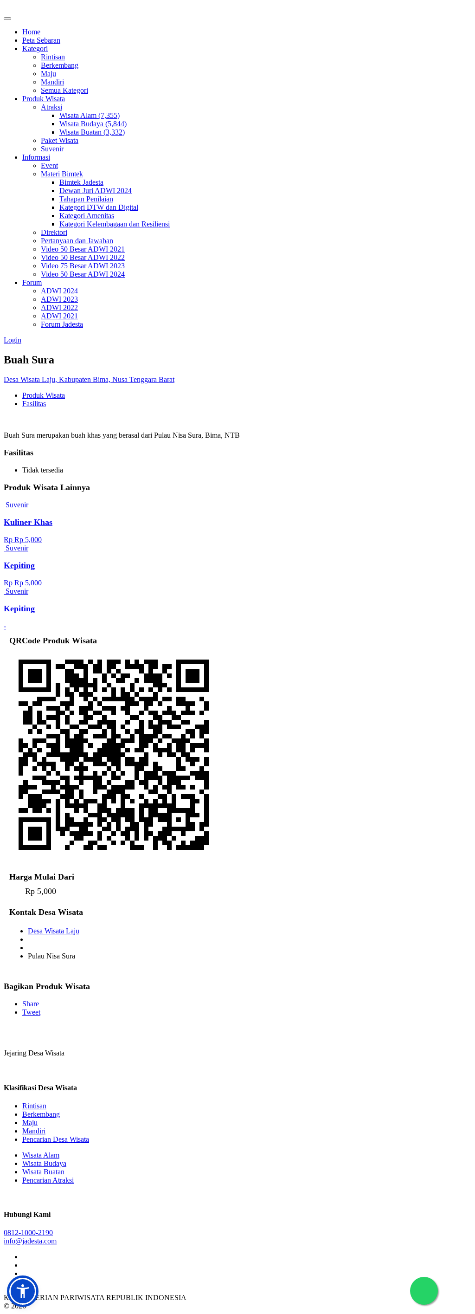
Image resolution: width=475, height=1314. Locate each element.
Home (31, 32)
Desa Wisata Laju (53, 931)
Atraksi (51, 107)
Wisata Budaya (44, 1163)
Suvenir (52, 149)
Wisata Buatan (43, 1172)
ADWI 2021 (59, 316)
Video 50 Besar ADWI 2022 (83, 257)
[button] (22, 1291)
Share (30, 1004)
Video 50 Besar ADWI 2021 (83, 249)
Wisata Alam (40, 1155)
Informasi (36, 157)
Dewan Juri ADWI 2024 (95, 190)
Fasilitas (34, 404)
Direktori (54, 232)
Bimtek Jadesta (81, 182)
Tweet (31, 1012)
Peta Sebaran (41, 40)
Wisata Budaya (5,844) (93, 124)
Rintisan (53, 57)
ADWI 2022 (59, 307)
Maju (48, 74)
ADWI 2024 (59, 291)
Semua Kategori (64, 90)
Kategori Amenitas (86, 216)
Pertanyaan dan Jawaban (77, 241)
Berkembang (59, 65)
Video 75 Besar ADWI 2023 (83, 266)
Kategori (35, 48)
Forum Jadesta (62, 324)
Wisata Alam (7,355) (89, 115)
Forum (32, 282)
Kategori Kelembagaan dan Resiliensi (114, 224)
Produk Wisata (43, 99)
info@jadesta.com (30, 1241)
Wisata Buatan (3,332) (92, 132)
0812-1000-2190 (28, 1232)
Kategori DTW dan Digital (98, 207)
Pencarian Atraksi (48, 1180)
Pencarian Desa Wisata (55, 1139)
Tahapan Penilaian (86, 199)
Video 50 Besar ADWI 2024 (83, 274)
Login (12, 340)
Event (49, 165)
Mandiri (52, 82)
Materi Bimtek (62, 174)
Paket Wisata (59, 140)
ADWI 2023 (59, 299)
